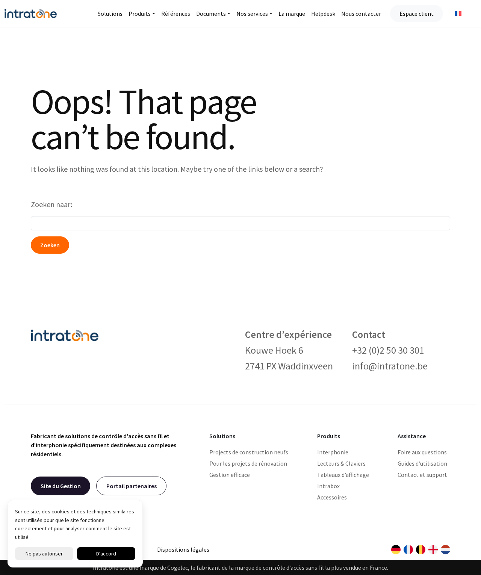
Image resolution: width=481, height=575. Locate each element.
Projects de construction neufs (248, 452)
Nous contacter (361, 13)
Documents (211, 13)
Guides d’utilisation (422, 463)
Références (175, 13)
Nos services (252, 13)
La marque (291, 13)
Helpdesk (323, 13)
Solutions (110, 13)
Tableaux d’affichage (343, 474)
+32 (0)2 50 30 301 (388, 350)
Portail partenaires (131, 486)
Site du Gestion (61, 486)
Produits (140, 13)
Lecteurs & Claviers (341, 463)
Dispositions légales (183, 549)
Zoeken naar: (51, 204)
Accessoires (332, 497)
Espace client (416, 13)
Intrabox (328, 486)
